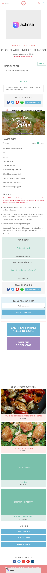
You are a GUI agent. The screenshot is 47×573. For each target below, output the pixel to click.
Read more (24, 81)
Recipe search (29, 45)
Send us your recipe (23, 531)
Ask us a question (23, 538)
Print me (41, 63)
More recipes (17, 45)
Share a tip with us (23, 544)
